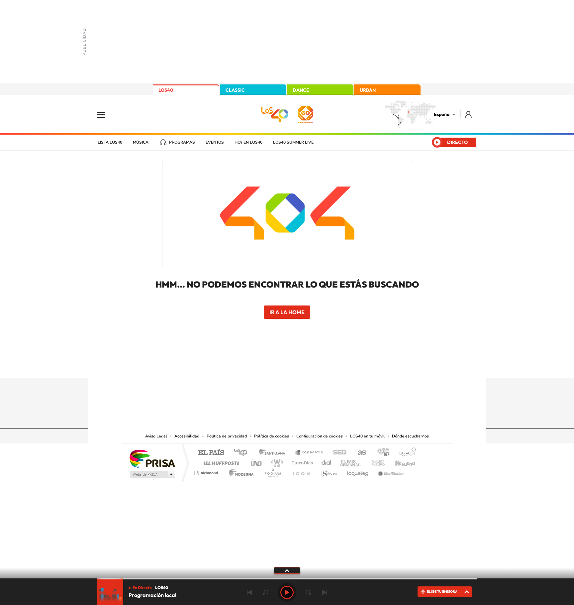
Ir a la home (287, 312)
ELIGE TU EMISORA (442, 591)
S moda (328, 471)
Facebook (300, 365)
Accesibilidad (186, 436)
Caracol (405, 453)
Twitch (313, 365)
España (441, 114)
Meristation (390, 471)
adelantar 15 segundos (308, 592)
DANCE (301, 90)
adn (381, 453)
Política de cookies (271, 436)
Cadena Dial (326, 461)
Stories (327, 365)
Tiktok (260, 365)
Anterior (250, 592)
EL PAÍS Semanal (351, 461)
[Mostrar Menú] (105, 114)
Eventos (215, 142)
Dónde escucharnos (410, 436)
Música (140, 142)
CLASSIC (235, 90)
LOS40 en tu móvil (367, 436)
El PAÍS (211, 453)
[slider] (287, 578)
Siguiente (324, 592)
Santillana (274, 453)
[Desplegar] (287, 570)
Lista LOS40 (110, 142)
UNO (256, 461)
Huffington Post (220, 461)
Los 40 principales (243, 453)
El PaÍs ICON (301, 471)
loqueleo (358, 471)
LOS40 (165, 90)
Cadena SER (338, 453)
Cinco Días (301, 461)
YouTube (273, 365)
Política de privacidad (227, 436)
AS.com (359, 453)
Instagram (247, 365)
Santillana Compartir (309, 453)
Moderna (239, 471)
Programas (182, 142)
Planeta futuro (375, 461)
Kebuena (399, 461)
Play (287, 592)
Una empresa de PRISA (152, 458)
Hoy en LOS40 (248, 142)
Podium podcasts (272, 471)
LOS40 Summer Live (293, 142)
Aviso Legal (156, 436)
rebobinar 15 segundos (266, 592)
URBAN (368, 90)
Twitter (287, 365)
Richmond (207, 471)
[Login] (469, 114)
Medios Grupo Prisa (152, 474)
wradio (275, 461)
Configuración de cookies (319, 436)
